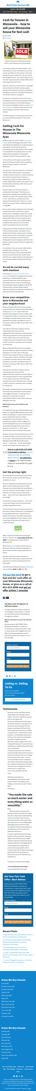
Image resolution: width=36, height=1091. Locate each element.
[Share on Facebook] (4, 598)
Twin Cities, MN (6, 1010)
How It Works (30, 1067)
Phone (9, 652)
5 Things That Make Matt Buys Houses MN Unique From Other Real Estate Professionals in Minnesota (18, 955)
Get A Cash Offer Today (10, 12)
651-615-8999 (21, 9)
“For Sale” (14, 312)
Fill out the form (12, 575)
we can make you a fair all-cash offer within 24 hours (20, 455)
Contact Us (20, 1067)
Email (9, 659)
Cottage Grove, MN (7, 1016)
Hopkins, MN (5, 992)
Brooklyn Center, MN (7, 986)
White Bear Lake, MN (7, 1001)
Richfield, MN (5, 1040)
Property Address (13, 645)
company (13, 546)
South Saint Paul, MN (8, 1007)
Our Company (23, 12)
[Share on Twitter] (7, 598)
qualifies (27, 567)
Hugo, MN (4, 998)
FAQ (4, 1069)
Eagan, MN (4, 1058)
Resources (20, 1069)
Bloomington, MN (7, 1049)
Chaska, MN (5, 983)
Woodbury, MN (5, 1013)
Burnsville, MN (6, 1043)
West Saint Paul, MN (7, 1004)
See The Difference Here (18, 700)
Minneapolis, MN (6, 1046)
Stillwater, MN (6, 1052)
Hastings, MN (5, 1034)
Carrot (29, 1088)
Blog (18, 1072)
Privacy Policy (28, 1069)
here (7, 538)
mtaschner (8, 38)
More (30, 12)
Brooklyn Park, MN (7, 989)
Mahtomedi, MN (6, 995)
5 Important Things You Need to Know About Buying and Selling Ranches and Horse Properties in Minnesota (17, 942)
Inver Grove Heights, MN (9, 1055)
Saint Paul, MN (6, 1037)
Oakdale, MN (5, 1031)
